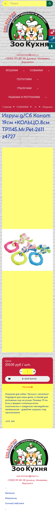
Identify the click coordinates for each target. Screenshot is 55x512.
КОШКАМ (12, 70)
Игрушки (48, 107)
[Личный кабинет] (52, 46)
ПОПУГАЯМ (24, 79)
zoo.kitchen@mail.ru (27, 55)
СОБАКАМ (36, 70)
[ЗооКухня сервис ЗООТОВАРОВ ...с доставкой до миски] (27, 29)
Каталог (10, 493)
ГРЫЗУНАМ (24, 88)
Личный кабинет (14, 503)
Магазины (11, 498)
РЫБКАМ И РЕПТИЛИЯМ (24, 97)
